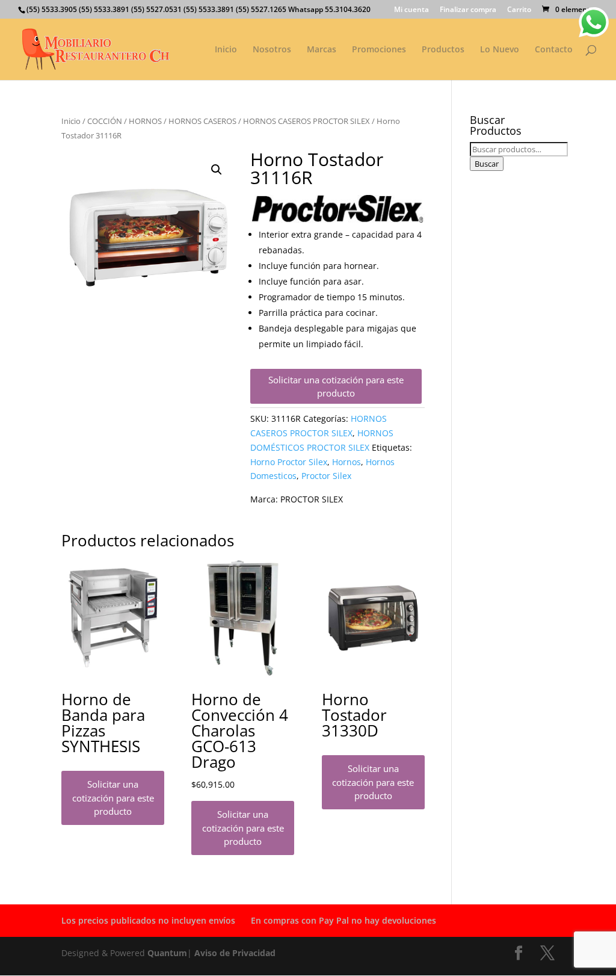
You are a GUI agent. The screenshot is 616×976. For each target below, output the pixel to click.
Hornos (346, 462)
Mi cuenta (411, 10)
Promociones (379, 50)
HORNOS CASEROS (202, 121)
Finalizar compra (468, 10)
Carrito (519, 10)
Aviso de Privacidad (235, 953)
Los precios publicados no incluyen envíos (148, 920)
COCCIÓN (104, 121)
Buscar (487, 163)
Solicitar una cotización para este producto (336, 387)
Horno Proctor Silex (288, 462)
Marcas (321, 50)
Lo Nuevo (499, 50)
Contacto (554, 50)
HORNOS (145, 121)
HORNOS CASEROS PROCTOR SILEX (306, 121)
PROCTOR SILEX (311, 499)
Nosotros (272, 50)
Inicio (226, 50)
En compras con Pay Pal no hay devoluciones (343, 920)
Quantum (167, 953)
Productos (443, 50)
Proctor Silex (326, 475)
